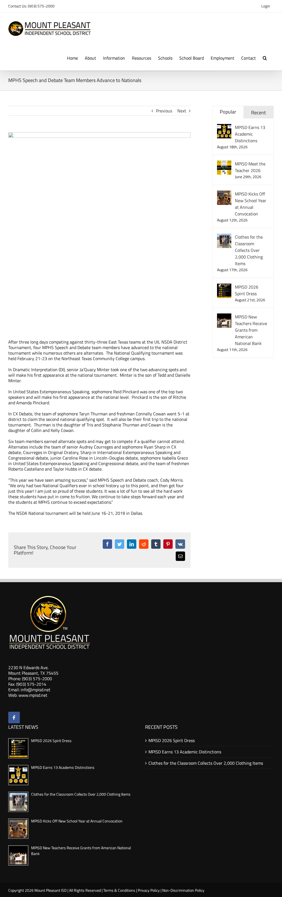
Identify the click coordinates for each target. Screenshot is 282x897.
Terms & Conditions (119, 890)
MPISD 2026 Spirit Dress (246, 290)
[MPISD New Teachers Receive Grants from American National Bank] (224, 316)
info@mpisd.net (35, 689)
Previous (164, 110)
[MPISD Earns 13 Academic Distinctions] (224, 127)
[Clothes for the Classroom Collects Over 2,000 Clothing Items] (224, 237)
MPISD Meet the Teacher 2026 (250, 167)
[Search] (265, 57)
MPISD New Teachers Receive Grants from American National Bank (251, 330)
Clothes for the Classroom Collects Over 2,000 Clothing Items (249, 250)
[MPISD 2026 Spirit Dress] (224, 287)
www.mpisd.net (32, 695)
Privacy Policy (149, 890)
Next (181, 110)
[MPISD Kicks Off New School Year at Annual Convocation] (224, 194)
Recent (258, 112)
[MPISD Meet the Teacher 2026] (224, 163)
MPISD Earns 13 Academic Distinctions (250, 134)
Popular (228, 111)
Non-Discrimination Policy (183, 890)
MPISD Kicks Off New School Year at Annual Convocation (250, 204)
